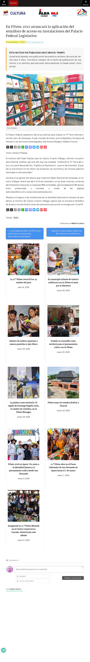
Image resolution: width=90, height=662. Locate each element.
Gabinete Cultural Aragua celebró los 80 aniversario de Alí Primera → (66, 232)
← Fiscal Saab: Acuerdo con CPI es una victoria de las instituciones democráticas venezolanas (24, 234)
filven (16, 217)
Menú (4, 5)
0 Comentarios (35, 42)
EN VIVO (13, 3)
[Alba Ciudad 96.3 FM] (45, 13)
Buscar (85, 5)
